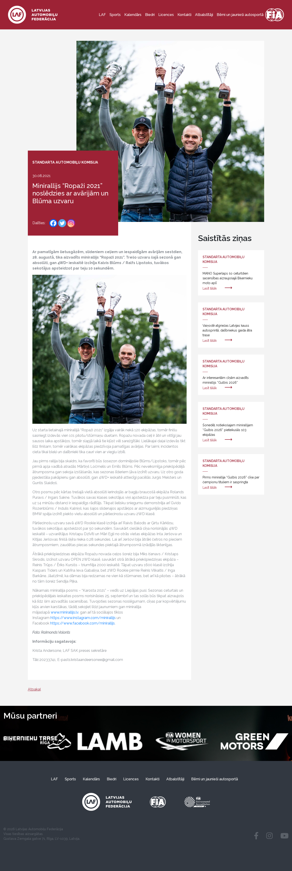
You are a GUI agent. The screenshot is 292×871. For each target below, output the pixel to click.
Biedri (150, 15)
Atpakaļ (34, 689)
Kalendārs (132, 15)
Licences (166, 15)
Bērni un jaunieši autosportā (240, 15)
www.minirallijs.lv (64, 612)
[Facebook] (53, 223)
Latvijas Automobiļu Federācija (39, 829)
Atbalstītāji (204, 15)
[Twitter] (62, 223)
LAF (102, 15)
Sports (115, 15)
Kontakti (184, 15)
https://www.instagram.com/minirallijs (83, 618)
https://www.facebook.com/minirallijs (82, 623)
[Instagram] (71, 223)
